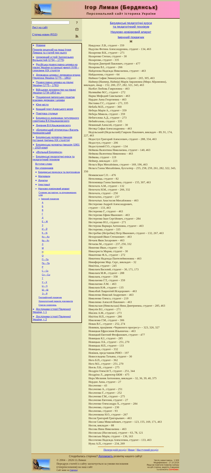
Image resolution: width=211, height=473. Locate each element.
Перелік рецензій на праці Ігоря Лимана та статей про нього (52, 51)
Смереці (74, 470)
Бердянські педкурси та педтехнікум (59, 172)
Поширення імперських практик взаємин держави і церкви (54, 99)
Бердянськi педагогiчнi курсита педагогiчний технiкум (131, 24)
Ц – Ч (44, 286)
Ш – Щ (45, 290)
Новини (40, 45)
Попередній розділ (115, 449)
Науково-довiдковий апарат (54, 188)
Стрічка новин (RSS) (44, 34)
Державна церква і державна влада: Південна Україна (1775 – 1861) (57, 76)
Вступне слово (43, 164)
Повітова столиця (47, 113)
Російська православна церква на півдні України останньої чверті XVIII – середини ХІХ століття (56, 67)
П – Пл (45, 259)
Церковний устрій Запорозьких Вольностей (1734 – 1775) (53, 59)
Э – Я (44, 293)
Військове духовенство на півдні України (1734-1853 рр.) (54, 91)
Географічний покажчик (50, 297)
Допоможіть (105, 456)
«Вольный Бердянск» (49, 152)
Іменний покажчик (50, 199)
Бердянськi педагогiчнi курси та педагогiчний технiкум (54, 158)
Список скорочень (48, 305)
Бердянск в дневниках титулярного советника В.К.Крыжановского (56, 119)
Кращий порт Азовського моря (54, 109)
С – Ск (45, 271)
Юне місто (42, 104)
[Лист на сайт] (77, 29)
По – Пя (46, 263)
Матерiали (44, 176)
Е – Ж (45, 221)
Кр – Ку (45, 240)
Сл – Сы (46, 274)
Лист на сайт (40, 27)
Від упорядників (44, 168)
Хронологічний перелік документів (56, 301)
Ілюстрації (44, 184)
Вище (131, 449)
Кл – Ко (45, 237)
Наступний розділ (147, 449)
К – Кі (44, 233)
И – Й (44, 229)
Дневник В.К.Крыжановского (53, 125)
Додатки (43, 180)
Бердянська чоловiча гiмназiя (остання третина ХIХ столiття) (52, 139)
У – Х (44, 282)
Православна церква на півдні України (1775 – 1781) (53, 84)
